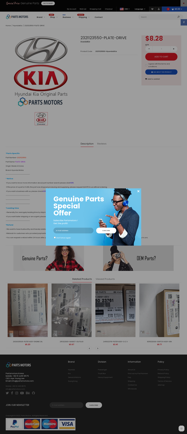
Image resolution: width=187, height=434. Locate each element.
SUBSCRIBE (106, 231)
